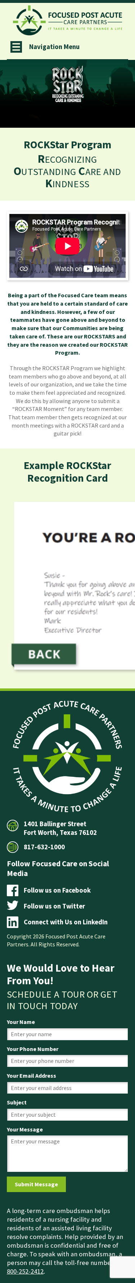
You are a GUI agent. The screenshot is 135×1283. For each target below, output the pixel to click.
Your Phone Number (32, 1048)
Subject (17, 1102)
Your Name (21, 1021)
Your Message (25, 1129)
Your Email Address (31, 1075)
